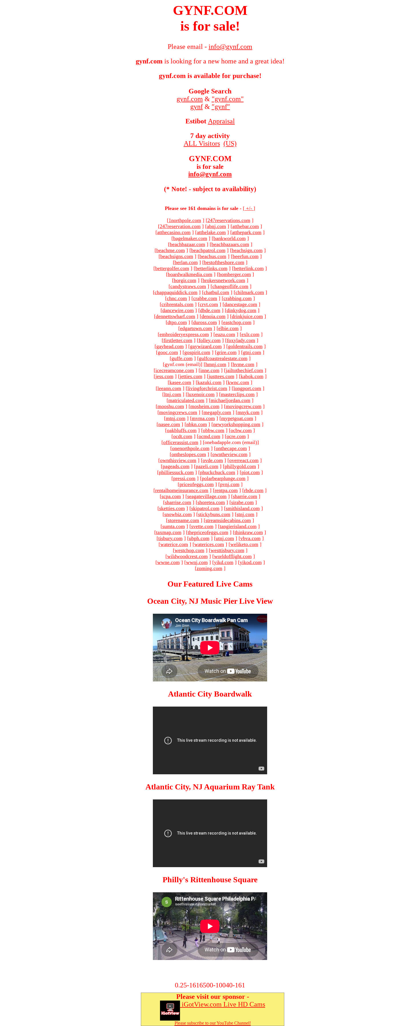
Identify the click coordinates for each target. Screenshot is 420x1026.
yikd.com (223, 562)
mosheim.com (204, 406)
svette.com (202, 526)
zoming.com (209, 568)
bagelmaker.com (190, 238)
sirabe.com (242, 502)
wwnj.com (197, 562)
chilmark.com (249, 292)
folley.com (210, 340)
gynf (196, 106)
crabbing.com (237, 298)
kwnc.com (238, 382)
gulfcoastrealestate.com (223, 358)
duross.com (205, 322)
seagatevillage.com (207, 496)
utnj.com (225, 538)
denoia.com (213, 316)
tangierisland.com (238, 526)
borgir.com (185, 280)
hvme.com (243, 364)
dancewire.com (178, 310)
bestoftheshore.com (224, 262)
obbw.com (213, 430)
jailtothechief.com (244, 370)
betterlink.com (249, 268)
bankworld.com (229, 238)
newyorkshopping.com (236, 424)
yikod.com (251, 562)
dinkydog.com (241, 310)
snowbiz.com (178, 514)
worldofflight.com (233, 556)
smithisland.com (243, 508)
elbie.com (228, 328)
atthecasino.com (174, 232)
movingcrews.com (178, 412)
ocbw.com (241, 430)
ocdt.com (182, 436)
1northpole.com (185, 220)
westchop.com (189, 550)
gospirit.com (197, 352)
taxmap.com (168, 532)
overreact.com (244, 460)
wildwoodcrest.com (187, 556)
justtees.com (221, 376)
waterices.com (209, 544)
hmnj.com (215, 364)
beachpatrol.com (208, 250)
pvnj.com (229, 484)
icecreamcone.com (174, 370)
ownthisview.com (178, 460)
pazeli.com (207, 466)
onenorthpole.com (190, 448)
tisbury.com (170, 538)
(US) (230, 143)
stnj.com (245, 514)
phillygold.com (240, 466)
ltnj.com (172, 394)
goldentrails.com (245, 346)
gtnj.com (252, 352)
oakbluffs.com (182, 430)
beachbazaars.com (230, 244)
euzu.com (225, 334)
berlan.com (186, 262)
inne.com (209, 370)
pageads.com (176, 466)
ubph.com (199, 538)
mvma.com (203, 418)
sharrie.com (245, 496)
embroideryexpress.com (184, 334)
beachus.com (212, 256)
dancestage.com (240, 304)
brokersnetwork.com (224, 280)
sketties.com (172, 508)
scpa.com (171, 496)
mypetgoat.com (237, 418)
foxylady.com (241, 340)
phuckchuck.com (217, 472)
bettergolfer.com (172, 268)
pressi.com (184, 478)
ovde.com (213, 460)
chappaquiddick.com (176, 292)
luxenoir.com (201, 394)
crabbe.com (205, 298)
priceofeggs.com (196, 484)
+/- (249, 208)
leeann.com (169, 388)
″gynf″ (221, 106)
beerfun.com (246, 256)
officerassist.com (180, 442)
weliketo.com (244, 544)
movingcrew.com (243, 406)
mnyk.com (248, 412)
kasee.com (180, 382)
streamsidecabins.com (228, 520)
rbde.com (253, 490)
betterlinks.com (211, 268)
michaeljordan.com (230, 400)
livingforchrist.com (207, 388)
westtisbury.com (227, 550)
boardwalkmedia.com (190, 274)
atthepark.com (246, 232)
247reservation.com (180, 226)
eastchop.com (237, 322)
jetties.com (191, 376)
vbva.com (250, 538)
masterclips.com (238, 394)
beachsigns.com (176, 256)
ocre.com (236, 436)
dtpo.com (177, 322)
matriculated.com (186, 400)
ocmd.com (209, 436)
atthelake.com (211, 232)
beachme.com (170, 250)
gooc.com (168, 352)
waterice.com (174, 544)
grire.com (227, 352)
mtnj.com (175, 418)
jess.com (164, 376)
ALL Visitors (202, 143)
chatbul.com (216, 292)
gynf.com (190, 99)
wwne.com (168, 562)
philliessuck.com (176, 472)
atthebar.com (245, 226)
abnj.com (216, 226)
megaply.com (217, 412)
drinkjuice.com (247, 316)
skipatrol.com (205, 508)
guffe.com (182, 358)
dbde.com (210, 310)
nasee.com (169, 424)
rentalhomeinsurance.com (181, 490)
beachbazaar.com (187, 244)
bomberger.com (235, 274)
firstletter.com (177, 340)
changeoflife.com (230, 286)
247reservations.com (228, 220)
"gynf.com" (228, 99)
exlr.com (250, 334)
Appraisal (221, 121)
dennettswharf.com (175, 316)
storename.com (183, 520)
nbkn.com (196, 424)
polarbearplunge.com (223, 478)
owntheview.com (229, 454)
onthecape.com (231, 448)
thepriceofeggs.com (208, 532)
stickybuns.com (214, 514)
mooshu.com (170, 406)
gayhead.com (170, 346)
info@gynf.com (210, 174)
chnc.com (177, 298)
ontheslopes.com (188, 454)
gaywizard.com (206, 346)
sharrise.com (178, 502)
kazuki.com (209, 382)
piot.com (250, 472)
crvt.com (209, 304)
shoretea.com (211, 502)
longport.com (247, 388)
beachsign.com (247, 250)
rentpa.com (226, 490)
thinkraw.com (249, 532)
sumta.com (173, 526)
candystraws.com (188, 286)
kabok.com (252, 376)
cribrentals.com (177, 304)
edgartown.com (196, 328)
